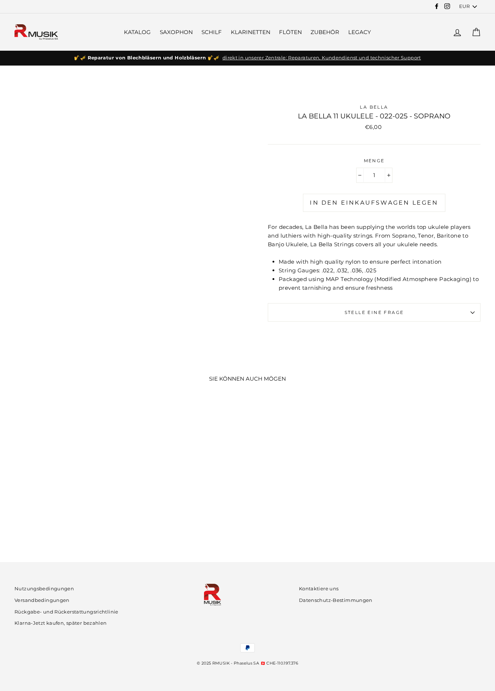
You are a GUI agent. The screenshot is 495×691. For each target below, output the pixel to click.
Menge (374, 160)
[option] (247, 58)
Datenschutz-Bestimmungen (336, 600)
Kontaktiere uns (319, 588)
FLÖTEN (290, 32)
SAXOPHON (176, 32)
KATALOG (137, 32)
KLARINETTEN (250, 32)
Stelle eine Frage (374, 312)
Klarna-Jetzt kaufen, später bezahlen (60, 623)
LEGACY (359, 32)
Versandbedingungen (42, 600)
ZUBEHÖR (325, 32)
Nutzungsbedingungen (44, 588)
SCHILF (211, 32)
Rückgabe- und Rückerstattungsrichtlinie (66, 612)
